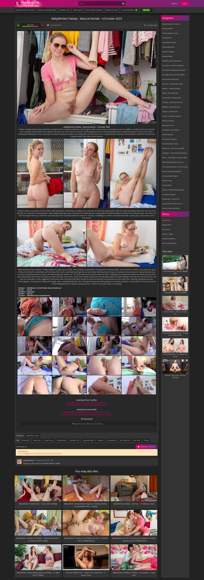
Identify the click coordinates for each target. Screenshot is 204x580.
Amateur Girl (74, 440)
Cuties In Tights (167, 234)
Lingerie (100, 440)
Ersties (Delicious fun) (170, 33)
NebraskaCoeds (168, 121)
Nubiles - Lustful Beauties (171, 88)
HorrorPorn (166, 229)
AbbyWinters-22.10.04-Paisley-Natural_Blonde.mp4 (86, 402)
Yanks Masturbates (169, 42)
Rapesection (166, 225)
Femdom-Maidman (169, 239)
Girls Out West (167, 29)
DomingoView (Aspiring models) (173, 75)
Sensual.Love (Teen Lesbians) (173, 65)
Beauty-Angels (167, 56)
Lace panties (111, 440)
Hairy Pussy (49, 440)
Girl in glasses (125, 440)
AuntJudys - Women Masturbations (174, 153)
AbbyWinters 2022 (32, 435)
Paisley (146, 440)
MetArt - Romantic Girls (170, 93)
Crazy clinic (166, 220)
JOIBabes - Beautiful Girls (171, 107)
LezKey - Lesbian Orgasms (171, 116)
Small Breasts (61, 440)
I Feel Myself (166, 38)
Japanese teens (112, 10)
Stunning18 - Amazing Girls (171, 98)
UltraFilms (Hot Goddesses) (172, 61)
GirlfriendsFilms (167, 134)
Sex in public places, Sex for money (174, 167)
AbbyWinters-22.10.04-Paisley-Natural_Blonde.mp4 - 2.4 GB (86, 412)
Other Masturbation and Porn (172, 162)
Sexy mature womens (94, 10)
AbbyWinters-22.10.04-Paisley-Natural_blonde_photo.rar (87, 405)
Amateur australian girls (47, 10)
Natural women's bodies (25, 10)
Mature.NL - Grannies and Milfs (173, 148)
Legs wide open (88, 440)
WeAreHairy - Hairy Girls (170, 199)
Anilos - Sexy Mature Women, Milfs (174, 158)
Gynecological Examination (171, 171)
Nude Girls (37, 440)
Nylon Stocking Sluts (169, 243)
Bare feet (136, 440)
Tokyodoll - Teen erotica (170, 130)
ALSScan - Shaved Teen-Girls (172, 84)
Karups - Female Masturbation (173, 190)
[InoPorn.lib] (29, 3)
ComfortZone (28, 460)
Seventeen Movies (169, 194)
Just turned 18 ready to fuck (172, 204)
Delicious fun (65, 10)
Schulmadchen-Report (170, 176)
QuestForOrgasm (168, 52)
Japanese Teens (168, 125)
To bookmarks (55, 25)
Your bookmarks (129, 10)
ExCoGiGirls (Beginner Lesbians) (173, 70)
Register (174, 3)
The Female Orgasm (169, 139)
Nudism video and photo (171, 208)
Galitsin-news (167, 181)
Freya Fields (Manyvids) (170, 79)
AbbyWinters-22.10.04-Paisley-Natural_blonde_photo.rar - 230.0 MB (86, 414)
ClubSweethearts (168, 47)
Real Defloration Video (170, 144)
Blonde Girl (26, 440)
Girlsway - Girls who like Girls (172, 102)
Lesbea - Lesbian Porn (170, 111)
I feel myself (77, 10)
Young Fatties (167, 185)
